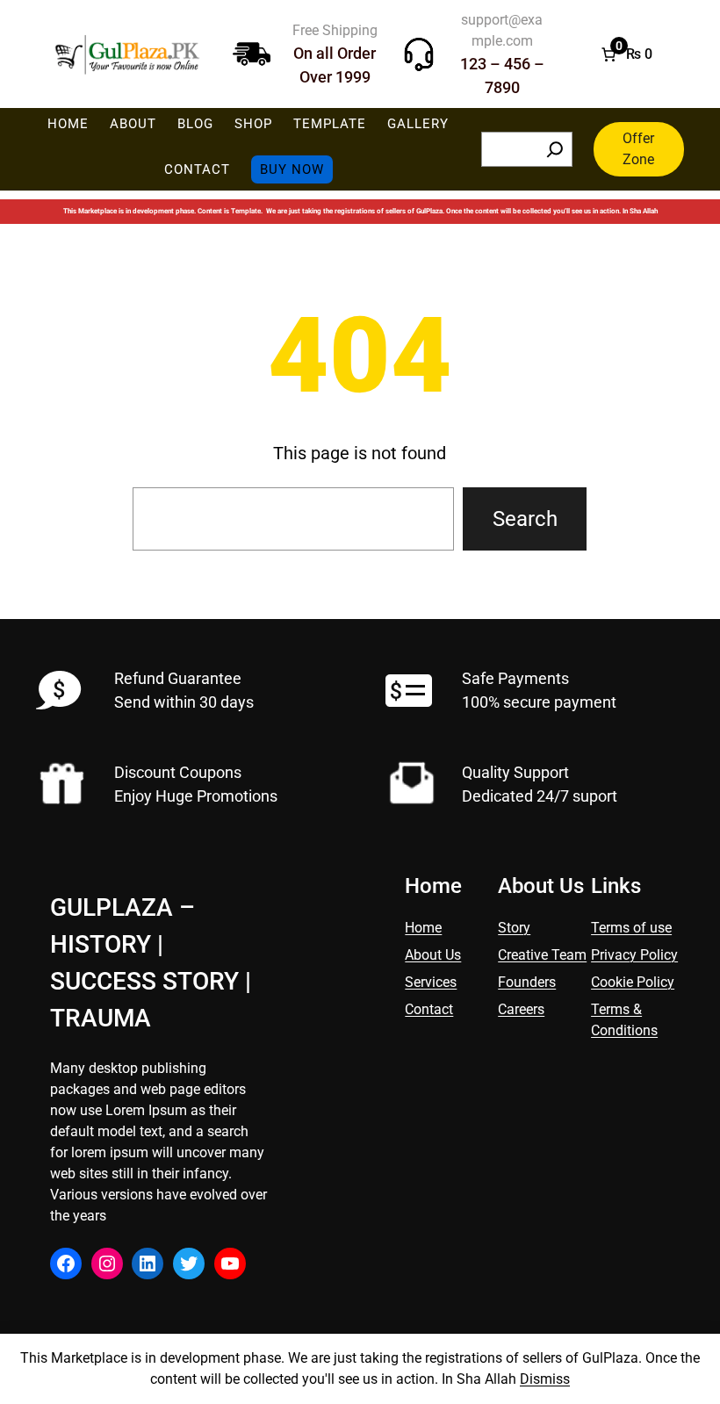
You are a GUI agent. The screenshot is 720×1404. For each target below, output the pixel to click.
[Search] (555, 149)
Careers (521, 1009)
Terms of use (631, 927)
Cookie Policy (632, 982)
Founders (527, 982)
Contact (429, 1009)
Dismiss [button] (545, 1379)
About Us (433, 955)
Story (514, 927)
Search (525, 519)
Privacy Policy (634, 955)
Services (431, 982)
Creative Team (542, 955)
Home (423, 927)
